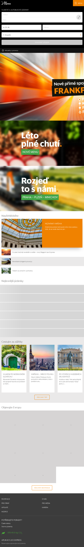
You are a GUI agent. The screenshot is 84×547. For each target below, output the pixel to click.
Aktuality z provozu (12, 50)
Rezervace (6, 511)
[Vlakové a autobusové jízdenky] (42, 87)
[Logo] (6, 3)
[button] (78, 17)
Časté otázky (6, 535)
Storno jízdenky (7, 538)
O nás (44, 511)
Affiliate (5, 519)
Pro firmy (6, 515)
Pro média (46, 515)
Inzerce (5, 523)
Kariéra (45, 519)
